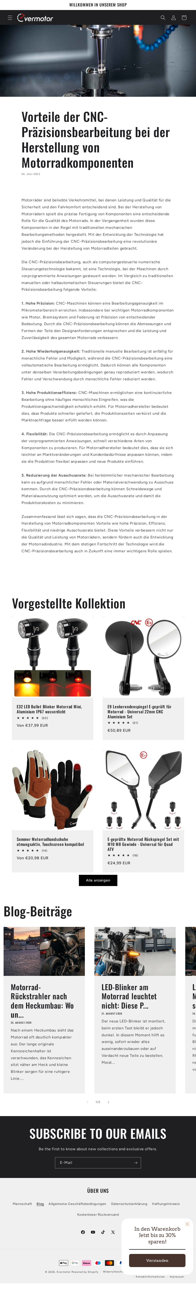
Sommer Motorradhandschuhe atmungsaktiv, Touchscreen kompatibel (50, 842)
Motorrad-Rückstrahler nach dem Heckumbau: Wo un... (42, 1000)
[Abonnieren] (135, 1162)
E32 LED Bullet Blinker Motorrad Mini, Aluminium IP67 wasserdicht (49, 709)
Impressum (177, 1276)
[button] (10, 17)
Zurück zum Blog (102, 570)
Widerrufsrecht (113, 1271)
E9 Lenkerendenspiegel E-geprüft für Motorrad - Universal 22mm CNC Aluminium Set (139, 711)
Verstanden (157, 1260)
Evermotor (64, 1272)
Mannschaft (22, 1204)
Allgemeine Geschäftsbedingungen (77, 1204)
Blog (40, 1204)
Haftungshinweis (166, 1204)
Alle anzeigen (98, 880)
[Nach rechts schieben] (108, 1102)
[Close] (187, 1224)
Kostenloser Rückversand (98, 1215)
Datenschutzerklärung (129, 1204)
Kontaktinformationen (150, 1276)
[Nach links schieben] (87, 1102)
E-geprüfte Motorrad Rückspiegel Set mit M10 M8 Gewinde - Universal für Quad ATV (143, 844)
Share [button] (31, 188)
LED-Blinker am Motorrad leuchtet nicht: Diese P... (129, 996)
